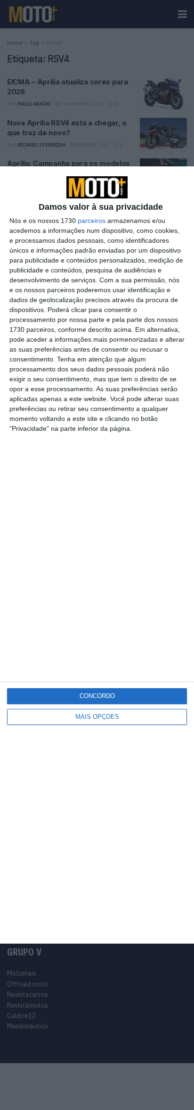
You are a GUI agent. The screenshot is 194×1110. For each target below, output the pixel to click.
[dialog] (97, 555)
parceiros (91, 220)
